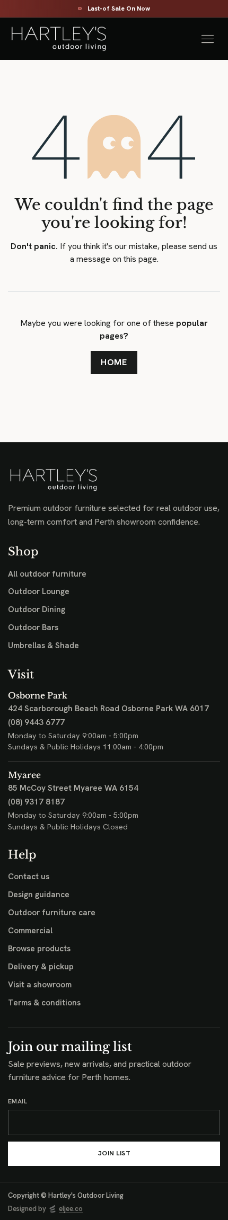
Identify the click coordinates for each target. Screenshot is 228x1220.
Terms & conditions (44, 1002)
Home (114, 362)
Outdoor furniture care (51, 912)
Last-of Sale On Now (118, 9)
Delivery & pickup (41, 966)
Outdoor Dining (36, 609)
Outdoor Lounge (38, 591)
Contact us (28, 876)
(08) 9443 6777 (36, 722)
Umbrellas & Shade (43, 645)
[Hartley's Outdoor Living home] (63, 38)
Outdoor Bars (33, 627)
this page (140, 258)
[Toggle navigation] (207, 38)
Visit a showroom (40, 984)
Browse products (39, 948)
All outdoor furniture (47, 574)
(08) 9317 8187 (36, 802)
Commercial (30, 930)
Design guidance (38, 894)
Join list (114, 1153)
